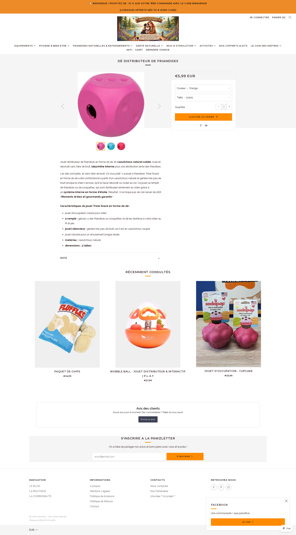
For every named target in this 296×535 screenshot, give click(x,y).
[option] (111, 105)
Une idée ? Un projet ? (162, 496)
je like (246, 522)
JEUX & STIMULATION (179, 45)
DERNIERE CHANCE (158, 49)
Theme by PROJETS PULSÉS (42, 520)
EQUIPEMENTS (23, 45)
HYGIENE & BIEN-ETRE (53, 45)
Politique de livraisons (102, 496)
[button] (101, 146)
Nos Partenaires (159, 491)
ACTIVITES (206, 45)
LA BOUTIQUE (37, 491)
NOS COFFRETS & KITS (233, 45)
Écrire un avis (148, 419)
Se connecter (259, 17)
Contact (94, 506)
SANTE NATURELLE (148, 45)
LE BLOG (34, 486)
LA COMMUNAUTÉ (40, 496)
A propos (95, 486)
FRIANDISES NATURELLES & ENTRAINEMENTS (101, 45)
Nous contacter (159, 486)
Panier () (279, 17)
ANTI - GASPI (134, 49)
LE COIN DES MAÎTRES (265, 45)
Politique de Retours (101, 501)
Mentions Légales (100, 491)
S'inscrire (183, 456)
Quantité (180, 107)
